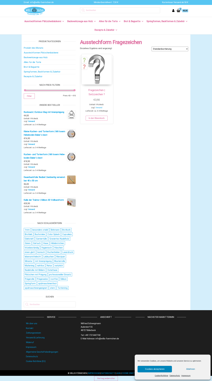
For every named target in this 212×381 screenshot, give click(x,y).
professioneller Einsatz (60, 274)
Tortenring (62, 288)
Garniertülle (41, 238)
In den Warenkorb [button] (97, 118)
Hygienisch (47, 247)
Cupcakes (67, 234)
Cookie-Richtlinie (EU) (36, 361)
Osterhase (52, 270)
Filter (29, 96)
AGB (118, 373)
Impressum (186, 376)
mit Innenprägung (43, 261)
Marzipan (60, 256)
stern (52, 288)
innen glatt (30, 252)
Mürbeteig (29, 265)
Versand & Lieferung (35, 337)
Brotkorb (66, 230)
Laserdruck (67, 252)
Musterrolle (59, 261)
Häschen (58, 247)
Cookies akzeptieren (155, 369)
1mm (27, 230)
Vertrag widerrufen (106, 378)
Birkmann (55, 230)
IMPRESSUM (94, 373)
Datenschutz (175, 376)
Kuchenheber (53, 252)
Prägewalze (42, 279)
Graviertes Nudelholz (59, 238)
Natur (49, 265)
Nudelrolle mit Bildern (35, 270)
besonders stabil (40, 230)
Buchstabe (40, 234)
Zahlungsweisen (33, 333)
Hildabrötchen (57, 243)
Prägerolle (29, 279)
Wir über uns (31, 323)
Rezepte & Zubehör (104, 30)
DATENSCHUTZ (108, 373)
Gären (27, 243)
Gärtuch (37, 243)
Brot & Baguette (132, 21)
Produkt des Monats (33, 48)
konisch (41, 252)
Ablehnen (190, 369)
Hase (45, 243)
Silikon (63, 279)
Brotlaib (28, 234)
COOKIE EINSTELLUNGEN (133, 373)
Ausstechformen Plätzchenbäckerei (42, 21)
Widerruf (30, 342)
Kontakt (29, 328)
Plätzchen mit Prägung (35, 274)
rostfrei (54, 279)
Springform (30, 283)
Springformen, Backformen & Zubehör (166, 21)
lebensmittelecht (33, 256)
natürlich (59, 265)
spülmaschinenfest (47, 283)
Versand (98, 108)
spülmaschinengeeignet (36, 288)
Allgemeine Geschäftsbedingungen (42, 352)
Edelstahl (29, 238)
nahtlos (40, 265)
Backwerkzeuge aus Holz (80, 21)
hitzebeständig (32, 247)
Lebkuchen (49, 256)
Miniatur (28, 261)
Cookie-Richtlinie (161, 376)
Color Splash (54, 234)
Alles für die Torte (108, 21)
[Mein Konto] (173, 10)
